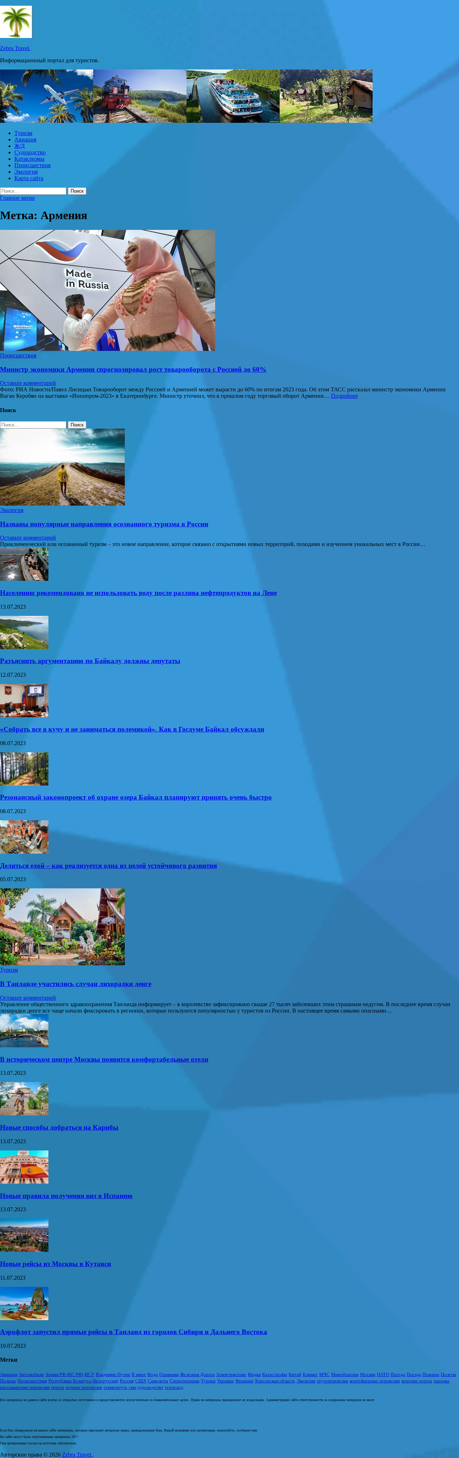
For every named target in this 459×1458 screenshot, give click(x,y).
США (140, 1381)
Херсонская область (275, 1381)
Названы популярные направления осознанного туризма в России (104, 524)
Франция (244, 1381)
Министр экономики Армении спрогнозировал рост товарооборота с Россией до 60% (133, 369)
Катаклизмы (29, 159)
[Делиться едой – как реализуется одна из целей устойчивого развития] (24, 852)
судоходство (150, 1387)
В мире (139, 1374)
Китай (295, 1374)
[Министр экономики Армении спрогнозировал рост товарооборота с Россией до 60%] (229, 291)
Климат (310, 1374)
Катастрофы (274, 1374)
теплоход (174, 1387)
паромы (441, 1381)
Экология (26, 172)
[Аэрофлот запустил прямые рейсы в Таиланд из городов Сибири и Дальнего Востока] (24, 1318)
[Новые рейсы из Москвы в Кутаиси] (24, 1250)
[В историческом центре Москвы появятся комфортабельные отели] (24, 1045)
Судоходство (30, 152)
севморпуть (115, 1387)
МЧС (324, 1374)
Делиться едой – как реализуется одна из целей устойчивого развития (108, 865)
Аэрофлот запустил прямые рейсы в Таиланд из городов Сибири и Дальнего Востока (133, 1332)
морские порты (416, 1381)
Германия (169, 1374)
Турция (208, 1381)
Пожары (430, 1374)
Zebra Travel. (15, 48)
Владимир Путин (113, 1374)
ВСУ (89, 1374)
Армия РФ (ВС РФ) (64, 1374)
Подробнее (344, 396)
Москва (367, 1374)
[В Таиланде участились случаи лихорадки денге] (62, 963)
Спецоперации (184, 1381)
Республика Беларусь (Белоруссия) (83, 1381)
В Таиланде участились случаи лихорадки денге (75, 984)
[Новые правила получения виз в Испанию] (24, 1182)
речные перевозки (84, 1387)
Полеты (448, 1374)
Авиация (25, 139)
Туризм (23, 133)
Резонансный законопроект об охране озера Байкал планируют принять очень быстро (136, 797)
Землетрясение (231, 1374)
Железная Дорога (197, 1374)
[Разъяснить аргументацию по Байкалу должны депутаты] (24, 647)
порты (57, 1387)
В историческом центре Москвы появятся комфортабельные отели (104, 1059)
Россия (127, 1381)
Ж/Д (19, 146)
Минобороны (345, 1374)
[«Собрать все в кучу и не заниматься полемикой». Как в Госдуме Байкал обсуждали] (24, 715)
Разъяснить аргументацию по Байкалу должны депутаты (90, 661)
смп (132, 1387)
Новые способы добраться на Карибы (59, 1127)
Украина (225, 1381)
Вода (152, 1374)
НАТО (383, 1374)
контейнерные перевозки (375, 1381)
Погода (398, 1374)
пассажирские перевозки (25, 1387)
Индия (254, 1374)
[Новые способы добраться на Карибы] (24, 1113)
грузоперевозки (332, 1381)
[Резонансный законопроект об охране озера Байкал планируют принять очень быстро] (24, 784)
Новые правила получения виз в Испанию (66, 1195)
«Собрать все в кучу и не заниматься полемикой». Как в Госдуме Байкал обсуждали (132, 729)
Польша (8, 1381)
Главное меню (17, 198)
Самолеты (158, 1381)
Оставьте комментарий (28, 383)
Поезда (414, 1374)
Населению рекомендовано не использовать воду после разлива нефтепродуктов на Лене (138, 593)
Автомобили (31, 1374)
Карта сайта (28, 178)
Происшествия (32, 165)
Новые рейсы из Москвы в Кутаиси (55, 1264)
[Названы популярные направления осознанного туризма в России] (62, 504)
